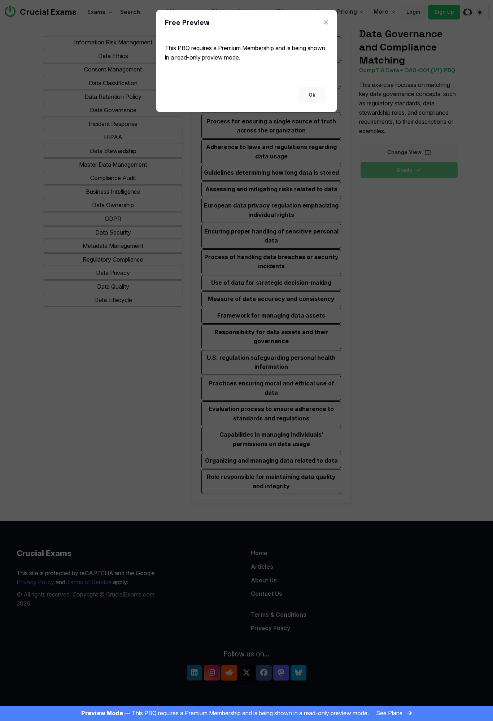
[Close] (325, 22)
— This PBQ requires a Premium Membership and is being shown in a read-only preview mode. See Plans (242, 713)
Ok (312, 95)
